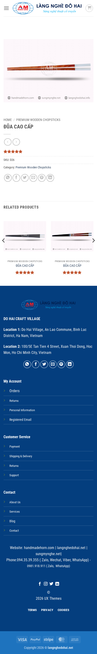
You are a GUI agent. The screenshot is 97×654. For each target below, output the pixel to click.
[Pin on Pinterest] (42, 178)
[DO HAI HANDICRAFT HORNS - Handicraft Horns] (47, 8)
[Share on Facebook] (16, 178)
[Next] (93, 249)
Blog (12, 521)
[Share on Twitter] (25, 178)
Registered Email (20, 420)
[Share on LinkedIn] (50, 178)
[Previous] (4, 249)
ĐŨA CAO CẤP (25, 265)
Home (8, 120)
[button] (6, 8)
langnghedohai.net (71, 548)
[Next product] (7, 142)
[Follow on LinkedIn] (57, 584)
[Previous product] (16, 142)
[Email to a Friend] (33, 178)
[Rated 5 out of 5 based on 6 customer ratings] (48, 151)
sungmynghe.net (48, 554)
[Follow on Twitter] (51, 584)
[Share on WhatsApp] (8, 178)
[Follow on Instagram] (46, 584)
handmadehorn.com (38, 548)
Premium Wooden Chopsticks (38, 120)
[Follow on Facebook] (40, 584)
